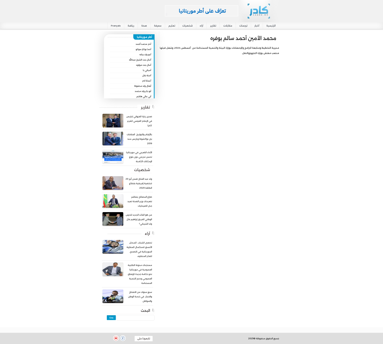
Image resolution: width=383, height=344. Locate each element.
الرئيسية (271, 25)
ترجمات (243, 25)
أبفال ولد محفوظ (142, 86)
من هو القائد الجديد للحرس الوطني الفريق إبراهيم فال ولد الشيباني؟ (139, 219)
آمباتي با (147, 70)
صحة (144, 25)
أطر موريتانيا (144, 36)
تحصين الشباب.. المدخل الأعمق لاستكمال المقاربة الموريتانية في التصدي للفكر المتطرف (139, 249)
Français (116, 25)
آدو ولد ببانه (145, 54)
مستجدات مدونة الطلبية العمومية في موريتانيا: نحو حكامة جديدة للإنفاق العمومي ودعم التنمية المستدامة (140, 274)
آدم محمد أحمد (143, 44)
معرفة (157, 25)
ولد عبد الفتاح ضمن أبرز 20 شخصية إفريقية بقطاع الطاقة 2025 (139, 183)
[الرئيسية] (258, 11)
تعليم (171, 25)
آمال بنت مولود (143, 65)
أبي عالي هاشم (143, 96)
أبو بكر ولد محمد (143, 91)
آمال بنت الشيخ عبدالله (140, 59)
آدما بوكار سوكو (143, 49)
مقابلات (227, 25)
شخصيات (187, 25)
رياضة (131, 25)
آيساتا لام (146, 80)
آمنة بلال (146, 75)
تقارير (213, 25)
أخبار (256, 25)
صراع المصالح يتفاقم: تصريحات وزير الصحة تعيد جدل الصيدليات (139, 201)
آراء (201, 25)
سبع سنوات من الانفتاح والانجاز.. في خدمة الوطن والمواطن (140, 296)
